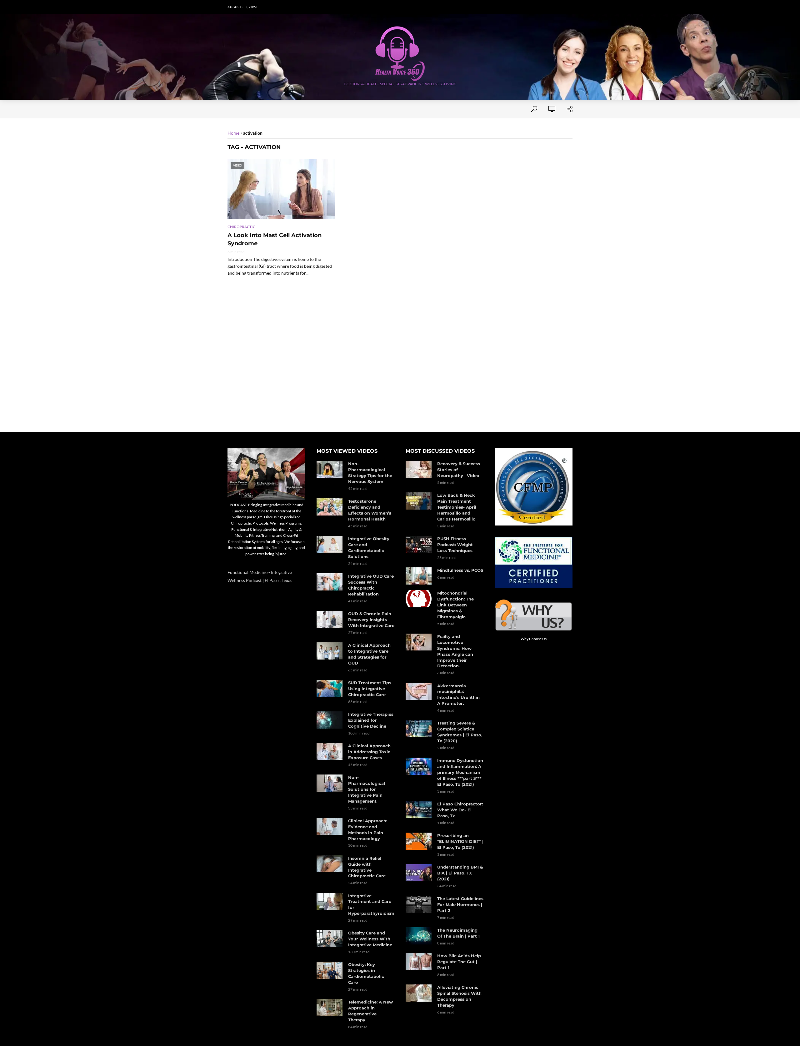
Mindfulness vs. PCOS (460, 570)
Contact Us (337, 109)
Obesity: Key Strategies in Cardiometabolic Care (366, 973)
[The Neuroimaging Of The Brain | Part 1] (419, 935)
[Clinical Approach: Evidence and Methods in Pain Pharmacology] (329, 826)
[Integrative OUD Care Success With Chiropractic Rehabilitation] (329, 581)
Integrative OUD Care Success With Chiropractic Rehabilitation (371, 585)
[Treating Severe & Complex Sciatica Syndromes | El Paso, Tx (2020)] (419, 728)
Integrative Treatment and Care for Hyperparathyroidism (371, 904)
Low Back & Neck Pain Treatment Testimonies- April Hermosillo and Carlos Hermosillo (456, 507)
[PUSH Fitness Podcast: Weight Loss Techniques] (419, 544)
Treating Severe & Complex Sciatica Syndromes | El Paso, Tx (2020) (459, 731)
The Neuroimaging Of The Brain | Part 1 (458, 933)
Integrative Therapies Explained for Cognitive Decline (370, 720)
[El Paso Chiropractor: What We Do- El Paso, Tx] (419, 809)
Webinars (408, 109)
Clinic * (493, 109)
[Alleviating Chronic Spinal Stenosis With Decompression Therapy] (419, 993)
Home (234, 109)
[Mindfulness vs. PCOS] (419, 576)
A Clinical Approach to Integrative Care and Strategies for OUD (369, 654)
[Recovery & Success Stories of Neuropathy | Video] (419, 469)
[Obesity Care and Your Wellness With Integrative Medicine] (329, 938)
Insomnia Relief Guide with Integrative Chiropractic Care (367, 867)
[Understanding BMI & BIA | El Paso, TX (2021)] (419, 872)
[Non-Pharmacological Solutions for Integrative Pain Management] (329, 783)
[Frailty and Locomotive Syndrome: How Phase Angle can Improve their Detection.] (419, 642)
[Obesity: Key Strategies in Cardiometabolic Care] (329, 970)
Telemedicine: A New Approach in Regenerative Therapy (370, 1010)
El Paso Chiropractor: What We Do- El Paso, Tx (460, 809)
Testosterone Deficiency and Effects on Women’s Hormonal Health (369, 510)
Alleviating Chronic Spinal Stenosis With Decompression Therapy (459, 996)
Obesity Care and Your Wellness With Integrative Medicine (370, 938)
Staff (307, 109)
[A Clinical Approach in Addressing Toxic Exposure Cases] (329, 751)
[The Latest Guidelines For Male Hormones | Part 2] (419, 904)
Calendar (441, 109)
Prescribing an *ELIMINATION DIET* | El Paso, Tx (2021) (460, 841)
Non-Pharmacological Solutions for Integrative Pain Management (366, 789)
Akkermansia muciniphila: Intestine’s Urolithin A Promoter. (458, 694)
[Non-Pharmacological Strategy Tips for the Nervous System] (329, 469)
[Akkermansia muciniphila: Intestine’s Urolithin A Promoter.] (419, 691)
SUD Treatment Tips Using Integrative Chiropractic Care (369, 688)
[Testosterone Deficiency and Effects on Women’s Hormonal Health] (329, 507)
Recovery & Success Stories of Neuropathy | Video (458, 469)
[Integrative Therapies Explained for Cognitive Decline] (329, 720)
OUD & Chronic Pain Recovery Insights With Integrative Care (371, 619)
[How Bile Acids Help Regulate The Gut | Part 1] (419, 961)
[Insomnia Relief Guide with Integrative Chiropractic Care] (329, 864)
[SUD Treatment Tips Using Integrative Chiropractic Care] (329, 688)
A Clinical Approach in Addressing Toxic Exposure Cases (369, 751)
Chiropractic (241, 226)
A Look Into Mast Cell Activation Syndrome (275, 239)
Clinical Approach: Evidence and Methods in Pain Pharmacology (367, 829)
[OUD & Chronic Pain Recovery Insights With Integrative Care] (329, 619)
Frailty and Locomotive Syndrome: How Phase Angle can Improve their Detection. (455, 651)
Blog (469, 109)
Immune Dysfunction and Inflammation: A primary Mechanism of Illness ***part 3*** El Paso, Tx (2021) (460, 772)
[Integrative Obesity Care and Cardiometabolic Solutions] (329, 544)
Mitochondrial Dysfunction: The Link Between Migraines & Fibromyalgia (455, 604)
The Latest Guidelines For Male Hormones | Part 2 (460, 904)
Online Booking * (271, 109)
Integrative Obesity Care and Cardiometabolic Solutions (368, 547)
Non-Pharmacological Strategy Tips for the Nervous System (370, 472)
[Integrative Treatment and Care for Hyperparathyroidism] (329, 901)
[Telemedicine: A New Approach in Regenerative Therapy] (329, 1007)
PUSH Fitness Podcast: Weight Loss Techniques (455, 544)
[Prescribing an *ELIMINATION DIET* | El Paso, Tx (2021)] (419, 841)
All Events (373, 109)
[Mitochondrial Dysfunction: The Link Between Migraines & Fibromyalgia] (419, 598)
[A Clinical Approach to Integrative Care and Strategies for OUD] (329, 651)
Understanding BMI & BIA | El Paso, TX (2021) (460, 872)
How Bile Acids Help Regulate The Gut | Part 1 (459, 961)
